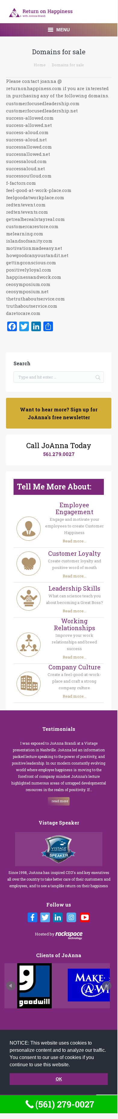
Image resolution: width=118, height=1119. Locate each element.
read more (59, 801)
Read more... (74, 541)
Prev (11, 986)
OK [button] (59, 1079)
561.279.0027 (59, 454)
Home (40, 65)
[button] (72, 1065)
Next (106, 986)
